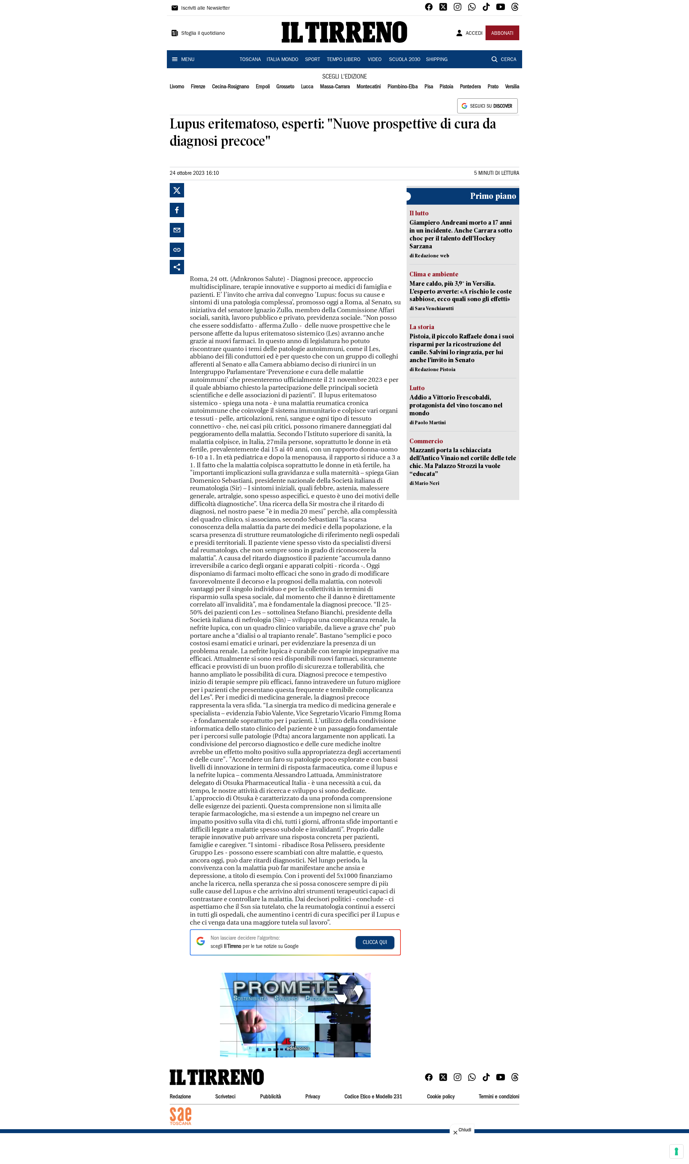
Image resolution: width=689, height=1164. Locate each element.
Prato (493, 86)
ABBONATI (502, 33)
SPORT (312, 59)
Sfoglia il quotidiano (203, 33)
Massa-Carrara (335, 86)
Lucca (307, 86)
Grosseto (285, 86)
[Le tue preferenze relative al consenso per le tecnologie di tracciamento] (676, 1151)
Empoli (263, 86)
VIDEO (374, 59)
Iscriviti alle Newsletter (205, 8)
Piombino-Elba (403, 86)
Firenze (198, 86)
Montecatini (369, 86)
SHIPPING (436, 59)
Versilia (512, 86)
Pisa (429, 86)
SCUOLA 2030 (404, 59)
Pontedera (470, 86)
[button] (295, 1015)
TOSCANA (250, 59)
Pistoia (446, 86)
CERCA (508, 59)
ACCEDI (474, 33)
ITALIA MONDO (282, 59)
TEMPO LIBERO (343, 59)
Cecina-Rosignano (230, 86)
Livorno (177, 86)
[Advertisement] (243, 228)
